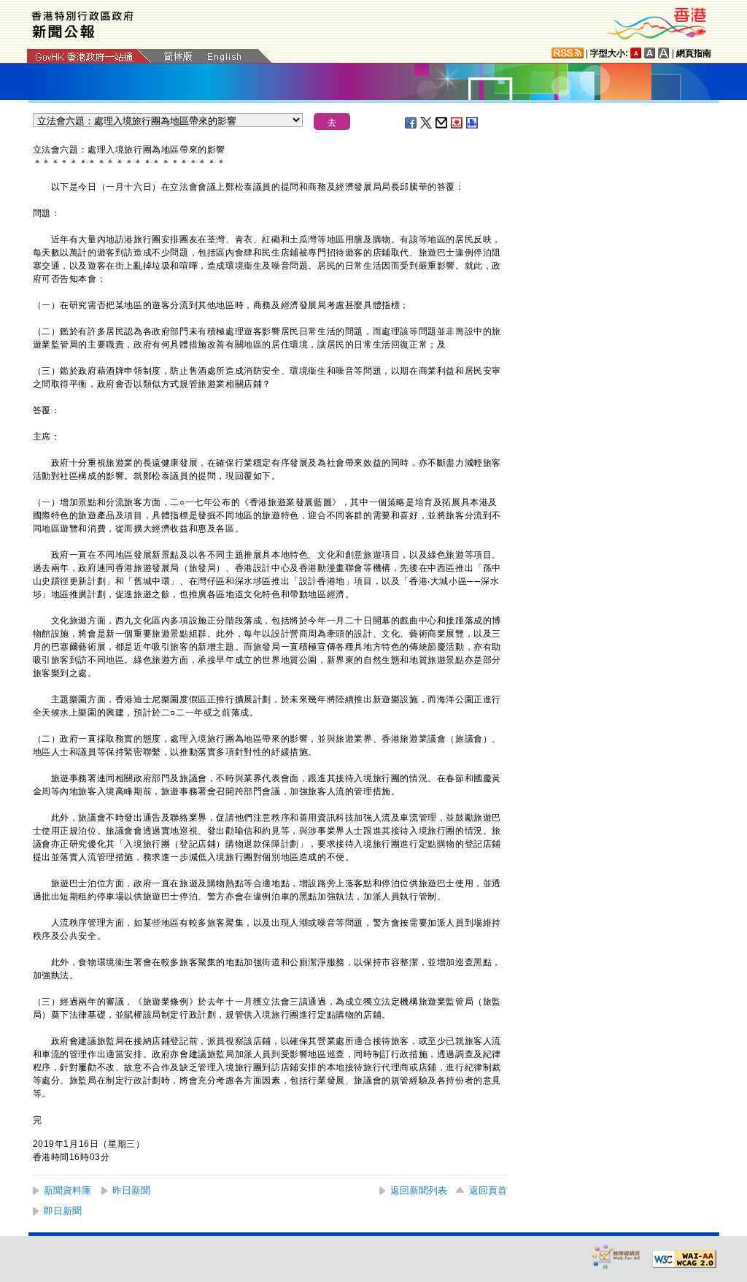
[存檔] (457, 122)
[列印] (472, 122)
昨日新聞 (131, 1190)
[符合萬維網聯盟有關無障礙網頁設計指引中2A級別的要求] (684, 1259)
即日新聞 (63, 1210)
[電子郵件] (442, 122)
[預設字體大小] (636, 52)
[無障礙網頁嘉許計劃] (616, 1256)
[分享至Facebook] (411, 122)
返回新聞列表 (418, 1190)
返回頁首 (488, 1190)
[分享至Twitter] (426, 122)
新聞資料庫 (67, 1190)
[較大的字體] (650, 52)
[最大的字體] (664, 52)
